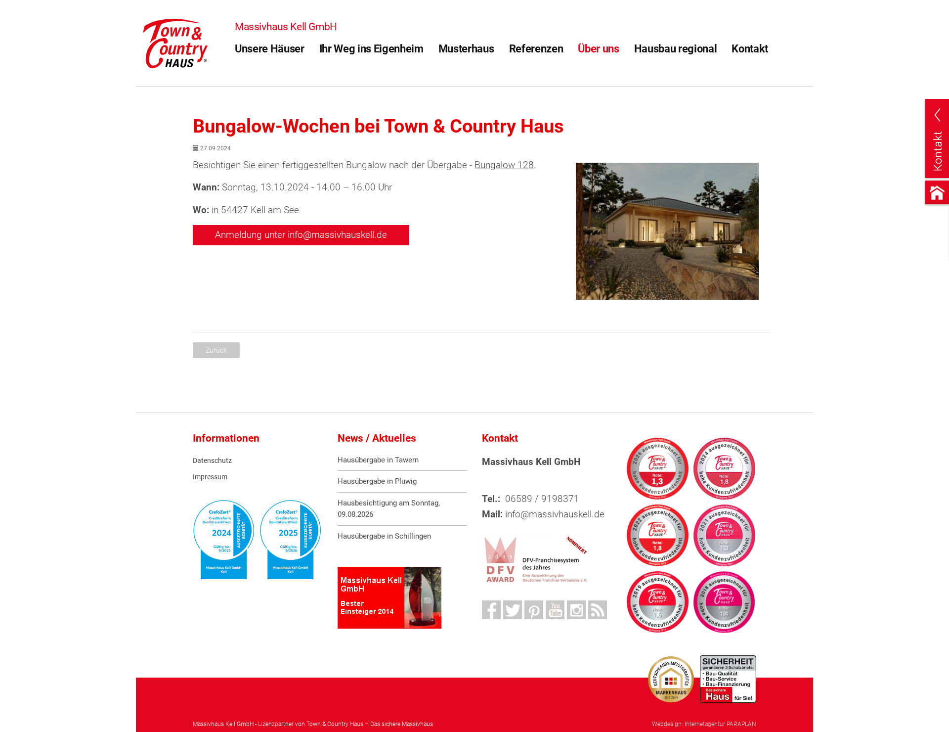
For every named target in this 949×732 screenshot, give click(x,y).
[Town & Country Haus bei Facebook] (491, 609)
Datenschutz (212, 461)
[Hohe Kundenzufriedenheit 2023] (724, 469)
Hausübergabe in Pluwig (377, 481)
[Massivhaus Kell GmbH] (175, 42)
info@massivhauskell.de (554, 514)
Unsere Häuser (269, 49)
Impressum (210, 477)
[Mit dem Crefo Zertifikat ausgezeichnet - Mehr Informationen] (224, 539)
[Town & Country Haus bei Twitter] (512, 609)
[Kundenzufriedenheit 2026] (658, 469)
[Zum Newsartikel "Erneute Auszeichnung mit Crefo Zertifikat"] (290, 539)
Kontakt (750, 49)
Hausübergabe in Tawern (378, 460)
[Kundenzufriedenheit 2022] (658, 535)
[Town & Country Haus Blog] (597, 609)
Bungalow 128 (504, 165)
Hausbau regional (675, 49)
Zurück (216, 350)
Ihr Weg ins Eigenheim (371, 49)
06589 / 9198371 (542, 498)
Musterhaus (466, 49)
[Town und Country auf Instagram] (576, 609)
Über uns (598, 49)
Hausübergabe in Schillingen (384, 536)
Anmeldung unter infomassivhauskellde (301, 234)
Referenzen (536, 49)
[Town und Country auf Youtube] (555, 609)
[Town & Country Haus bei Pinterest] (533, 609)
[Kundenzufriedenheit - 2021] (724, 535)
